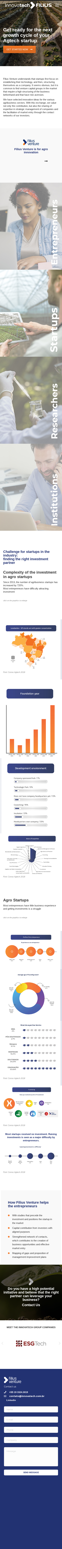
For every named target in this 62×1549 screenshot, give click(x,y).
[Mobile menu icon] (57, 5)
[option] (31, 1343)
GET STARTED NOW (17, 49)
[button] (2, 1343)
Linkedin (11, 1400)
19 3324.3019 (21, 1392)
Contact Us (31, 1305)
